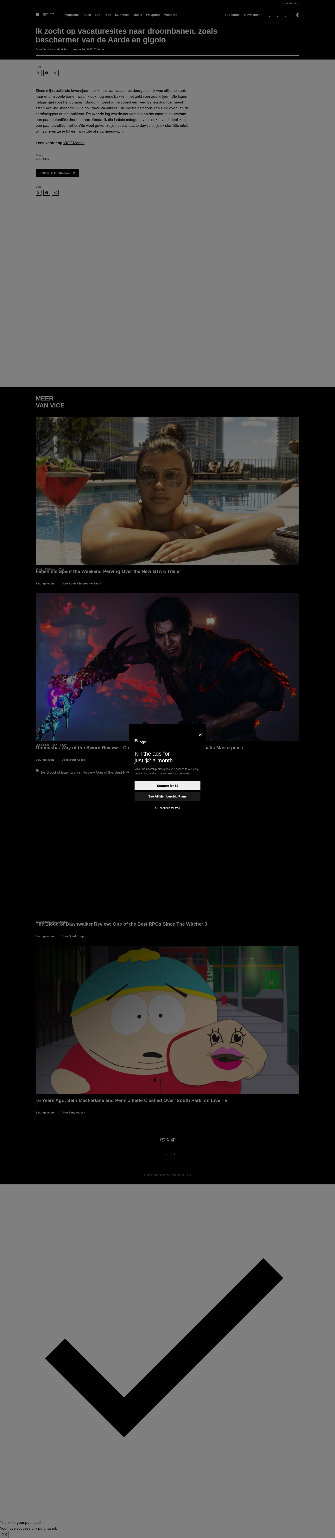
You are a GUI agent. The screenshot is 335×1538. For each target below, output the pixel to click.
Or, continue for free (167, 808)
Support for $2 (167, 785)
